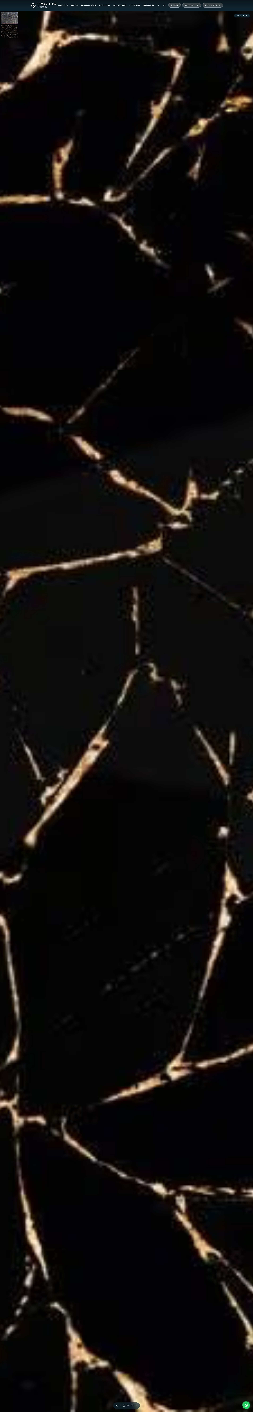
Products (63, 5)
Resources (104, 5)
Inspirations (119, 5)
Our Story (134, 5)
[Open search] (158, 5)
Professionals (88, 5)
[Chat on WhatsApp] (246, 1405)
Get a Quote (211, 5)
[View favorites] (164, 5)
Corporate (148, 5)
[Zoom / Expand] (116, 1405)
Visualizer (190, 5)
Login (176, 5)
